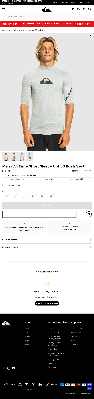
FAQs (73, 340)
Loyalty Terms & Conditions (55, 344)
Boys (27, 340)
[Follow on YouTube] (13, 368)
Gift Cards (52, 368)
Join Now (33, 175)
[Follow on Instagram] (8, 368)
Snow (27, 336)
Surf (27, 332)
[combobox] (49, 16)
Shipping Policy (77, 328)
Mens (27, 328)
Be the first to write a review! (47, 303)
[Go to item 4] (29, 157)
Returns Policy (77, 332)
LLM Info (74, 344)
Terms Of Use (53, 364)
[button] (3, 9)
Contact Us (75, 336)
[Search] (4, 16)
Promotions (53, 349)
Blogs (50, 328)
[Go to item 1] (6, 157)
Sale (27, 344)
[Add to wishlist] (89, 214)
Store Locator (53, 332)
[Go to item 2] (14, 157)
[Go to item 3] (21, 157)
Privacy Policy (53, 359)
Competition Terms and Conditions (56, 354)
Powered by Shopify (85, 393)
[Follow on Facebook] (3, 368)
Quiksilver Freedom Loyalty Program (56, 337)
